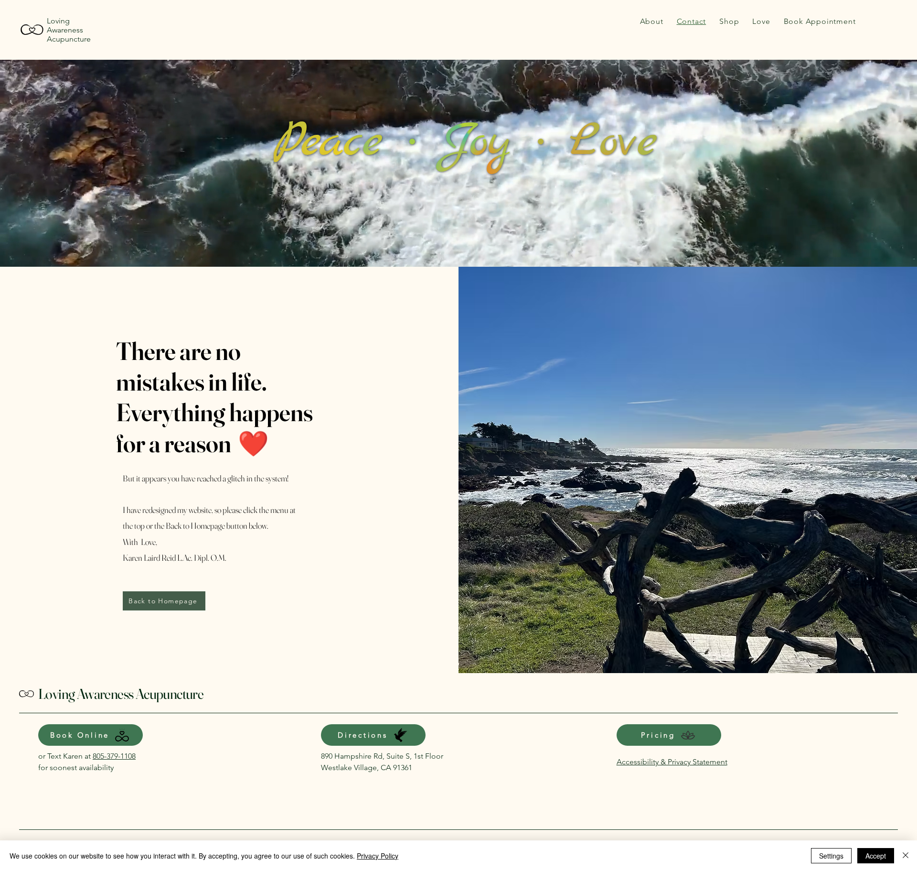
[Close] (905, 855)
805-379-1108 (114, 756)
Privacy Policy (377, 855)
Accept (875, 855)
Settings (831, 855)
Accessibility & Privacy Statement (672, 761)
